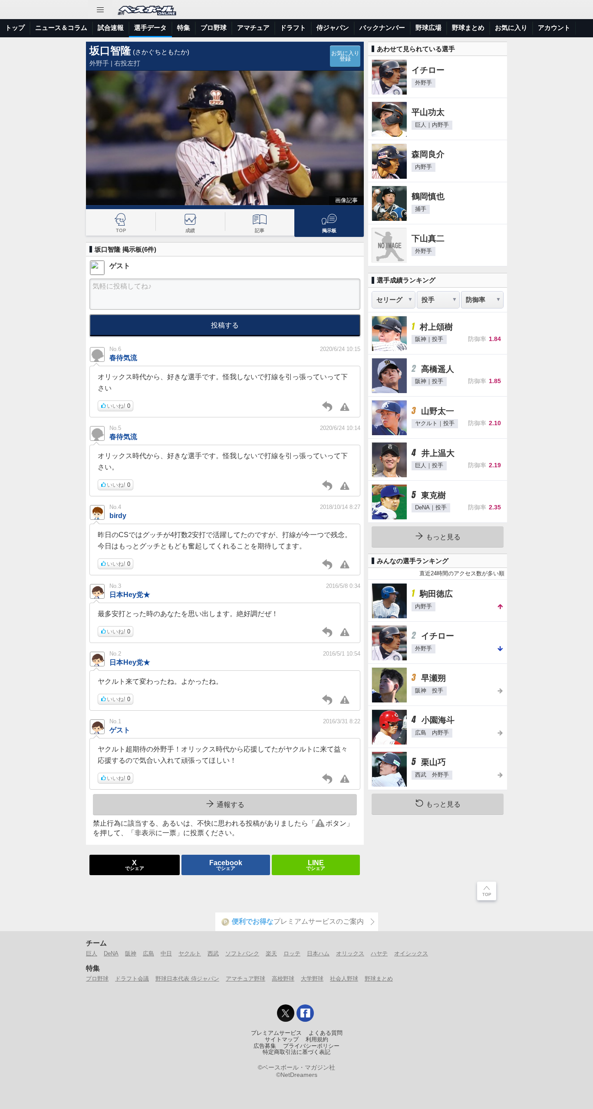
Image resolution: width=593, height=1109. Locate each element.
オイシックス (411, 953)
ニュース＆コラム (61, 27)
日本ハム (318, 953)
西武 (213, 953)
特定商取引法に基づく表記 (296, 1052)
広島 (148, 953)
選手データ (150, 27)
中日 (166, 953)
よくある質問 (326, 1033)
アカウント (554, 27)
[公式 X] (285, 1013)
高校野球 (283, 978)
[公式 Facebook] (305, 1013)
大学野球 (312, 978)
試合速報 (111, 27)
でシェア (134, 865)
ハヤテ (379, 953)
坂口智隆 (110, 50)
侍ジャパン (332, 27)
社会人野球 (344, 978)
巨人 (91, 953)
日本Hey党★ (129, 594)
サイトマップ (282, 1040)
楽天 (271, 953)
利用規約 (317, 1040)
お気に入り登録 (345, 56)
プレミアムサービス (276, 1033)
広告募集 (265, 1046)
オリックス (350, 953)
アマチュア (253, 27)
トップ (15, 27)
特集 (183, 27)
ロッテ (291, 953)
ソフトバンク (242, 953)
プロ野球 (214, 27)
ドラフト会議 (132, 978)
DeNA (111, 953)
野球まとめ (468, 27)
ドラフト (293, 27)
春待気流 (123, 357)
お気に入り (511, 27)
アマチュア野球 (245, 978)
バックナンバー (382, 27)
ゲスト (119, 730)
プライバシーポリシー (311, 1046)
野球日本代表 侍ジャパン (187, 978)
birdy (117, 515)
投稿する (225, 325)
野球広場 (428, 27)
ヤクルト (189, 953)
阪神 (130, 953)
